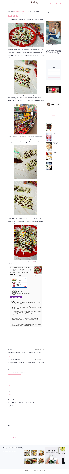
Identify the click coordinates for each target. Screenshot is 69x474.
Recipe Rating (10, 405)
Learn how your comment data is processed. (31, 441)
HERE (34, 261)
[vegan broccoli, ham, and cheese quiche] (34, 453)
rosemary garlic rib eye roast (35, 335)
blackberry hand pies (14, 335)
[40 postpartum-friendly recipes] (27, 453)
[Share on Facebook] (9, 16)
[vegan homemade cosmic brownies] (49, 127)
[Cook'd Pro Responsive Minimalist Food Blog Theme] (55, 463)
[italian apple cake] (49, 156)
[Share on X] (14, 16)
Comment (10, 409)
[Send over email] (17, 16)
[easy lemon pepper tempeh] (41, 453)
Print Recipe (38, 275)
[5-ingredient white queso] (49, 166)
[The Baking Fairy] (34, 3)
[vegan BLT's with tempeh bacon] (34, 461)
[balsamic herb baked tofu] (27, 461)
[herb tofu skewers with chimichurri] (41, 461)
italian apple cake (56, 152)
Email (9, 431)
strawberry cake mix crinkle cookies (56, 133)
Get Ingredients (16, 297)
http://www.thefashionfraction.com (14, 374)
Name (9, 425)
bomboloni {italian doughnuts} (56, 143)
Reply (9, 356)
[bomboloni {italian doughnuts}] (49, 146)
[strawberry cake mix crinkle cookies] (49, 137)
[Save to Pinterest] (11, 16)
